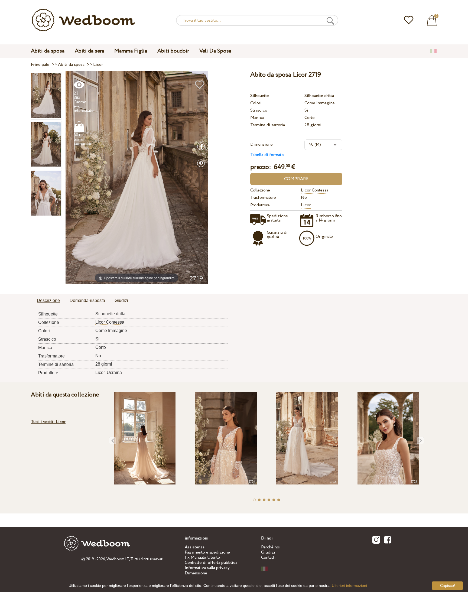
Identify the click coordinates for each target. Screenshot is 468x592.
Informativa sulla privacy (207, 568)
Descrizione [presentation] (48, 300)
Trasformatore (263, 197)
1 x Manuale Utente (202, 557)
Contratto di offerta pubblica (211, 563)
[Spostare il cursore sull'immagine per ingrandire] (137, 177)
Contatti (268, 557)
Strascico (258, 110)
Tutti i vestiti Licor (48, 422)
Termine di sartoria (267, 125)
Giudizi (268, 552)
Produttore (260, 205)
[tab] (48, 301)
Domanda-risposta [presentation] (87, 300)
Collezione (260, 190)
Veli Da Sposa (215, 51)
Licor (306, 205)
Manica (257, 117)
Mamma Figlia (130, 51)
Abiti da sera (89, 51)
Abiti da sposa (47, 51)
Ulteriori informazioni (349, 585)
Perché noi (271, 547)
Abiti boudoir (173, 51)
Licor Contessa (314, 190)
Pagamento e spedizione (207, 552)
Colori (256, 103)
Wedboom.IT (117, 559)
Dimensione (261, 144)
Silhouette (259, 95)
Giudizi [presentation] (121, 300)
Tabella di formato (267, 155)
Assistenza (194, 547)
